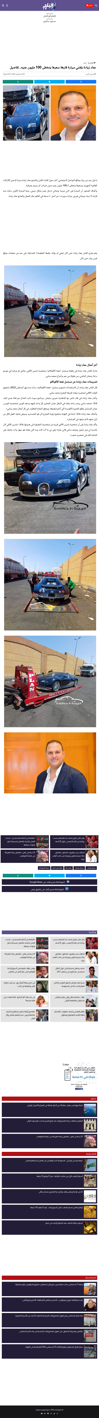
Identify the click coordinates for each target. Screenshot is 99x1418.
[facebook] (81, 82)
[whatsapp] (18, 82)
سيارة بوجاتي (91, 868)
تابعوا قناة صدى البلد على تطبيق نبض (47, 889)
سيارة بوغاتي (79, 868)
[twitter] (49, 82)
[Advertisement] (49, 43)
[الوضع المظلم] (7, 6)
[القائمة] (96, 6)
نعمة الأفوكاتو (44, 868)
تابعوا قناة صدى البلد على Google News (47, 882)
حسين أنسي (89, 74)
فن (84, 63)
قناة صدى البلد (57, 868)
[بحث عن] (3, 6)
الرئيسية (91, 63)
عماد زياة (68, 868)
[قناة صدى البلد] (49, 5)
